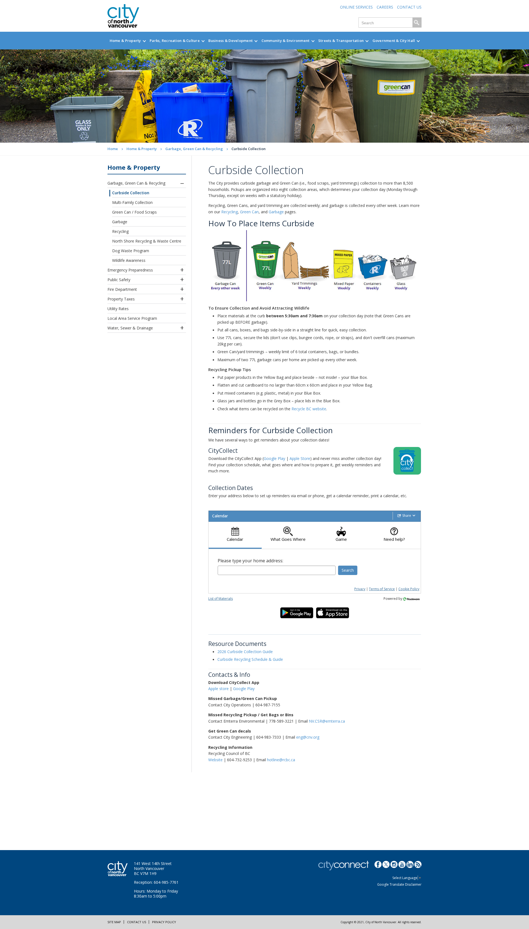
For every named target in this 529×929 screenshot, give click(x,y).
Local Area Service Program (132, 318)
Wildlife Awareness (128, 260)
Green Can (249, 211)
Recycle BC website (309, 408)
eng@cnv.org (307, 737)
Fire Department (122, 289)
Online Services (356, 7)
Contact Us (409, 7)
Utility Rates (118, 308)
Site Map (114, 922)
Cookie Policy (408, 589)
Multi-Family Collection (132, 202)
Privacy (359, 589)
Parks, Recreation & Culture (175, 40)
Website (215, 759)
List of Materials (220, 598)
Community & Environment (285, 40)
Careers (385, 7)
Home (112, 148)
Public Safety (118, 279)
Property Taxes (121, 299)
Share (406, 515)
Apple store (218, 688)
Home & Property (125, 40)
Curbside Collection (130, 192)
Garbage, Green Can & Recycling (194, 148)
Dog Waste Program (130, 250)
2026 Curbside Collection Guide (245, 651)
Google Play (274, 458)
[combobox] (277, 570)
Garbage (119, 221)
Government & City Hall (394, 40)
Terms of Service (382, 589)
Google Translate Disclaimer (399, 884)
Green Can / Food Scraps (134, 212)
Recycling (120, 231)
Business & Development (230, 40)
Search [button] (348, 570)
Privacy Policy (164, 922)
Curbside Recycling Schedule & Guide (250, 659)
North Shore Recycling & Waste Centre (146, 241)
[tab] (235, 535)
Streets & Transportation (341, 40)
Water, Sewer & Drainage (130, 328)
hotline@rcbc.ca (281, 759)
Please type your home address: (250, 561)
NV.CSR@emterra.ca (327, 721)
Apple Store (300, 458)
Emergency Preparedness (130, 270)
